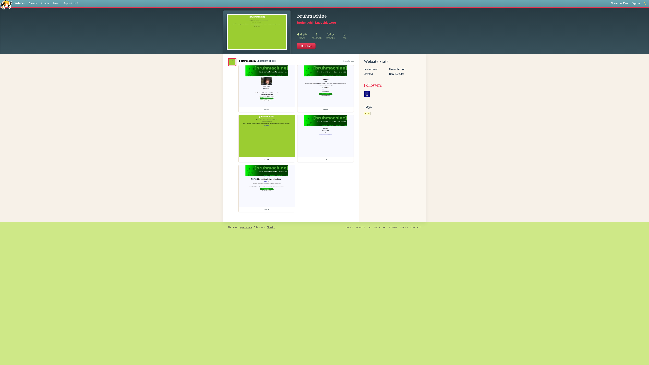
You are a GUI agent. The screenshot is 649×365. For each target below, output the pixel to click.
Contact (416, 227)
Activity (45, 3)
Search (33, 3)
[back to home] (6, 4)
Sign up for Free (619, 3)
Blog (377, 227)
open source (246, 227)
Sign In (636, 3)
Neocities (232, 227)
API (384, 227)
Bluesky (271, 227)
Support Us (69, 3)
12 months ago (348, 60)
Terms (404, 227)
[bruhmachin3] (232, 62)
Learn (56, 3)
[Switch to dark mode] (645, 3)
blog (367, 113)
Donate (360, 227)
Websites (20, 3)
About (349, 227)
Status (393, 227)
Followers (373, 85)
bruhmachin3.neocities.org (316, 22)
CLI (369, 227)
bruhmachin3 (248, 61)
